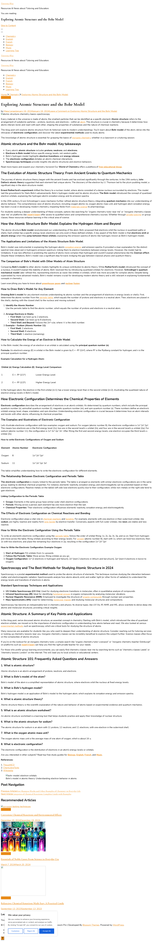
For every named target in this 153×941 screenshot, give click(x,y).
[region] (31, 923)
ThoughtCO (8, 764)
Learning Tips (12, 50)
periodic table (46, 297)
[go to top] (2, 938)
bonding (70, 518)
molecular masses (62, 599)
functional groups (61, 594)
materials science (79, 206)
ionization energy (73, 247)
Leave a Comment (83, 111)
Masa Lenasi (10, 111)
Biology (9, 44)
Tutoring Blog (7, 3)
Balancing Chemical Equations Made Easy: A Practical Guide (32, 903)
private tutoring (133, 214)
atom (82, 122)
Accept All (47, 931)
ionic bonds (49, 521)
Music (8, 47)
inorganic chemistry (81, 137)
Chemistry (11, 36)
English (9, 39)
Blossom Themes (91, 925)
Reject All (31, 931)
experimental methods (12, 626)
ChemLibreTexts (11, 767)
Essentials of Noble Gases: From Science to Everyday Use (30, 859)
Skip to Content (8, 25)
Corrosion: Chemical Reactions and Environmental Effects (31, 814)
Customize (15, 931)
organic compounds (92, 596)
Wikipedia (8, 770)
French (9, 42)
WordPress (118, 925)
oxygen (80, 538)
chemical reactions (52, 518)
